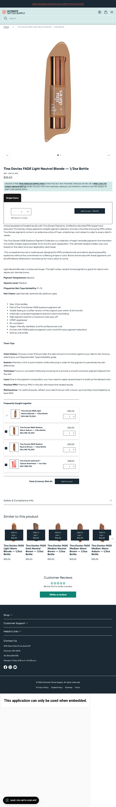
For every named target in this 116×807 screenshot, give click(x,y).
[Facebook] (5, 667)
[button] (21, 800)
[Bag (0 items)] (106, 12)
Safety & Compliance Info (19, 500)
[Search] (5, 18)
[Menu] (112, 12)
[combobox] (60, 18)
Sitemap (68, 687)
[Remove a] (14, 211)
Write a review (58, 594)
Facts (77, 687)
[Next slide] (108, 155)
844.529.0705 (12, 655)
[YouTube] (15, 667)
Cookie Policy (57, 687)
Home (6, 27)
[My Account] (100, 12)
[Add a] (27, 211)
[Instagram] (10, 667)
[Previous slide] (7, 155)
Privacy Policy (42, 687)
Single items (12, 197)
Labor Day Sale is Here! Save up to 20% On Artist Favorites (58, 4)
